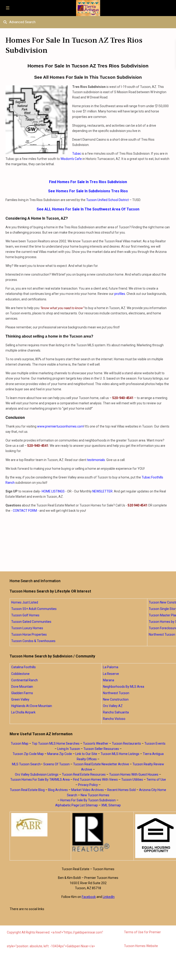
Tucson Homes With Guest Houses (133, 774)
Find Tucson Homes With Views (95, 779)
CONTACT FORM (25, 510)
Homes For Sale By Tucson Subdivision (88, 800)
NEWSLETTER (102, 491)
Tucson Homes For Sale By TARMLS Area (40, 779)
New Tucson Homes (95, 795)
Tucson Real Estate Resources (84, 774)
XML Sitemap (111, 805)
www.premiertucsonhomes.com (60, 426)
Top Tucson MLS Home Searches (56, 743)
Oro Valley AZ (113, 706)
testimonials (96, 460)
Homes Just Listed (24, 602)
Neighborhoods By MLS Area (123, 686)
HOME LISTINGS (53, 491)
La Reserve (111, 674)
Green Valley (20, 699)
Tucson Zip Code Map (28, 754)
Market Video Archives (87, 790)
